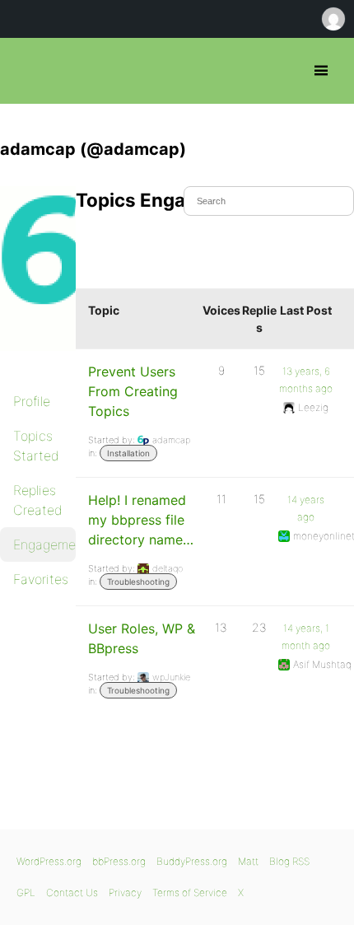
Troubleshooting (138, 581)
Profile (31, 401)
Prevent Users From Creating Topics (133, 391)
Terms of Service (189, 892)
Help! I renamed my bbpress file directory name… (140, 520)
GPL (25, 892)
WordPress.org (49, 861)
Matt (248, 861)
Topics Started (36, 445)
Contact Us (72, 892)
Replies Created (38, 500)
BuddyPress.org (191, 861)
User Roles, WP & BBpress (141, 638)
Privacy (125, 892)
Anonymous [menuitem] (332, 19)
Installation (128, 453)
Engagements (44, 544)
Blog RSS (289, 861)
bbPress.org (27, 71)
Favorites (40, 579)
